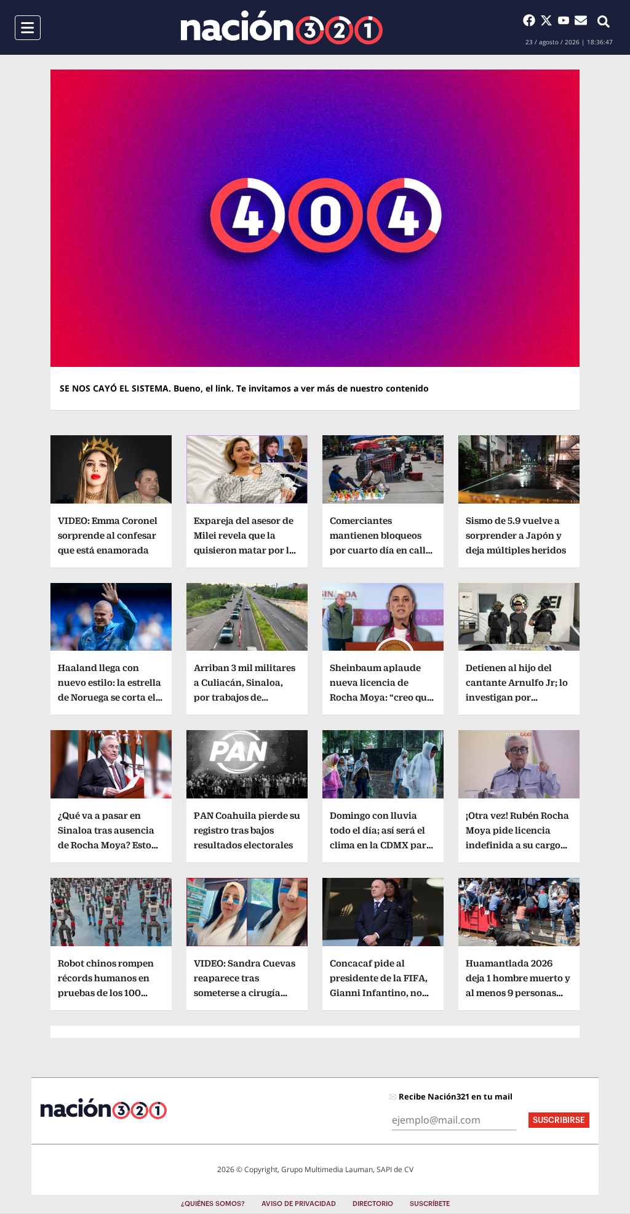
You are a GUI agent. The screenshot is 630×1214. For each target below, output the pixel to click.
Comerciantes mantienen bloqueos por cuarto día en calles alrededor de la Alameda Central (382, 550)
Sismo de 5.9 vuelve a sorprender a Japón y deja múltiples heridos (516, 535)
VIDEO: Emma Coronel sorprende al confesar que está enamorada (108, 535)
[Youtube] (566, 20)
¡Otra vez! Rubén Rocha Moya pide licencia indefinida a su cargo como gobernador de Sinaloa (517, 845)
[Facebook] (531, 20)
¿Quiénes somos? (213, 1203)
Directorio (373, 1203)
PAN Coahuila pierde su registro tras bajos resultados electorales (247, 830)
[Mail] (581, 20)
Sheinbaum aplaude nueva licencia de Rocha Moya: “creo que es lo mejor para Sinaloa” (381, 697)
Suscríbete (430, 1203)
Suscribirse (559, 1120)
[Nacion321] (282, 27)
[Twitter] (548, 20)
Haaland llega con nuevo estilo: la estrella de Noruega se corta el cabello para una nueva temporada (111, 697)
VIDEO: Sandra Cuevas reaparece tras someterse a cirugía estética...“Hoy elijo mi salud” (244, 992)
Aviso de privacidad (298, 1203)
